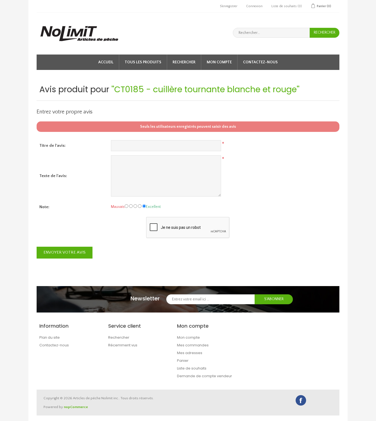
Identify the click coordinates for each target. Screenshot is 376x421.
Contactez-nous (260, 62)
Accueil (105, 62)
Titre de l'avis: (52, 145)
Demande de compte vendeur (204, 376)
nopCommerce (76, 407)
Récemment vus (122, 345)
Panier (183, 360)
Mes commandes (193, 345)
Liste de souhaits (191, 368)
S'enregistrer (228, 6)
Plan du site (49, 337)
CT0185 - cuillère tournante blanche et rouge (205, 89)
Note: (44, 207)
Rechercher (184, 62)
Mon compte (219, 62)
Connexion (254, 6)
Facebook (301, 400)
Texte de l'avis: (53, 175)
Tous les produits (143, 62)
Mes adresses (189, 352)
